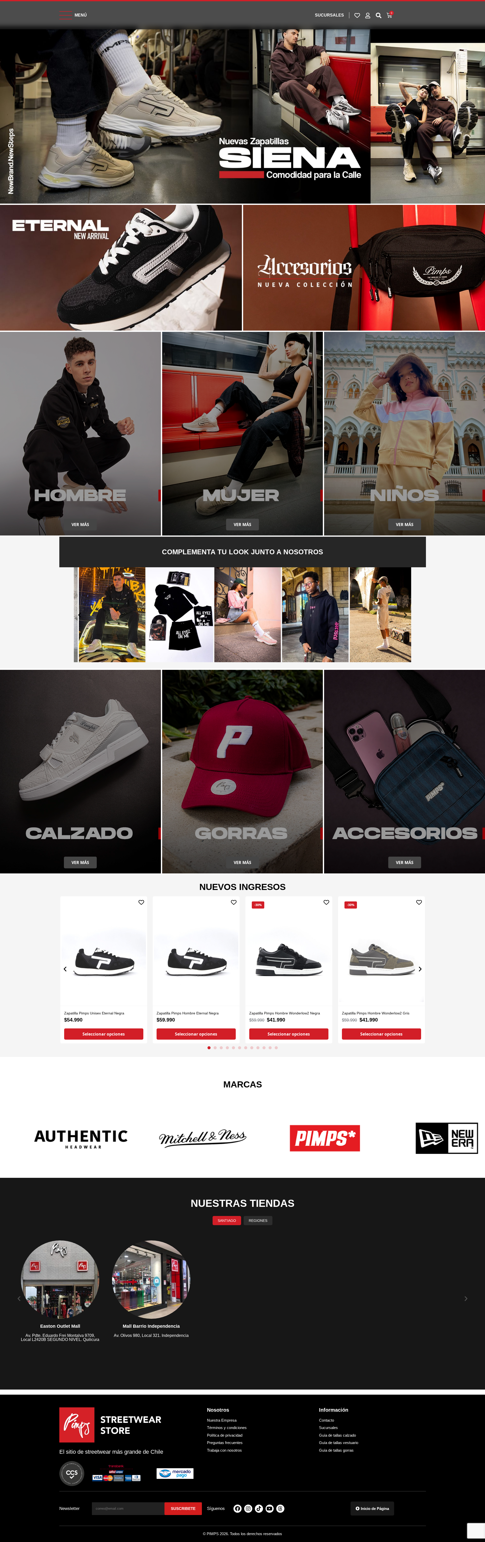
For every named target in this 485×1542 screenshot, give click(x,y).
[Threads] (280, 1509)
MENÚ (81, 15)
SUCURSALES (329, 15)
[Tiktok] (259, 1509)
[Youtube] (270, 1509)
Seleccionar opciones (103, 1034)
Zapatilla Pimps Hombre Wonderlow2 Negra (284, 1013)
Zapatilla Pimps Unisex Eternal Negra (94, 1013)
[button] (79, 615)
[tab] (227, 1220)
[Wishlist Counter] (357, 15)
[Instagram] (248, 1509)
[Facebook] (237, 1509)
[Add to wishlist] (141, 902)
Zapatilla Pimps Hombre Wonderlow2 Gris (375, 1013)
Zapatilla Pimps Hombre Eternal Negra (188, 1013)
